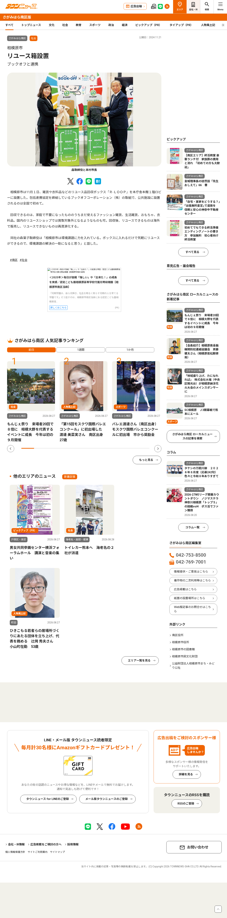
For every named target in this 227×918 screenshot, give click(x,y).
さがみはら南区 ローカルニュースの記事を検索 (192, 436)
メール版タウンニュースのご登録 (106, 799)
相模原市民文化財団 (185, 656)
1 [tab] (27, 448)
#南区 (14, 260)
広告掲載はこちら (185, 589)
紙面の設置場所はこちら (189, 598)
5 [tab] (79, 448)
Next (157, 448)
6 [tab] (91, 448)
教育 (78, 25)
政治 (111, 25)
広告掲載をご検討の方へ (46, 844)
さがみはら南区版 (17, 17)
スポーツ (95, 25)
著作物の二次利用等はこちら (192, 580)
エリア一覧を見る (139, 660)
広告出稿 (136, 6)
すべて (9, 25)
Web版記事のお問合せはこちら (192, 609)
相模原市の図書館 (183, 649)
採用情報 (73, 844)
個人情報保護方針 (15, 852)
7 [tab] (104, 448)
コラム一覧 (192, 527)
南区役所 (177, 635)
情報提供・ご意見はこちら (191, 571)
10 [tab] (143, 448)
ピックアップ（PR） (148, 25)
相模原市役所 (180, 642)
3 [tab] (53, 448)
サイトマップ (57, 852)
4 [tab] (66, 448)
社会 (65, 25)
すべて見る (192, 252)
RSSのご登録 (186, 803)
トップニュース (31, 25)
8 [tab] (117, 448)
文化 (51, 25)
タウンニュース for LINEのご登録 (47, 799)
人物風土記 (208, 25)
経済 (125, 25)
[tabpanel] (84, 122)
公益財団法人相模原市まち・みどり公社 (193, 665)
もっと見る (146, 460)
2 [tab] (40, 448)
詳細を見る (186, 774)
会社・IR (193, 9)
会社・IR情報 (16, 844)
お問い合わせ (197, 847)
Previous (10, 448)
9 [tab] (130, 448)
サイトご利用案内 (38, 852)
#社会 (23, 260)
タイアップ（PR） (181, 25)
